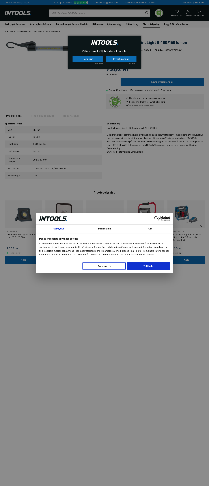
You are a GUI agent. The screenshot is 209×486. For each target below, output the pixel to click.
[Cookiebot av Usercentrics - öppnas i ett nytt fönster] (156, 218)
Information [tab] (104, 228)
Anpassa (102, 266)
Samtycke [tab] (58, 228)
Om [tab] (150, 228)
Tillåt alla (148, 266)
